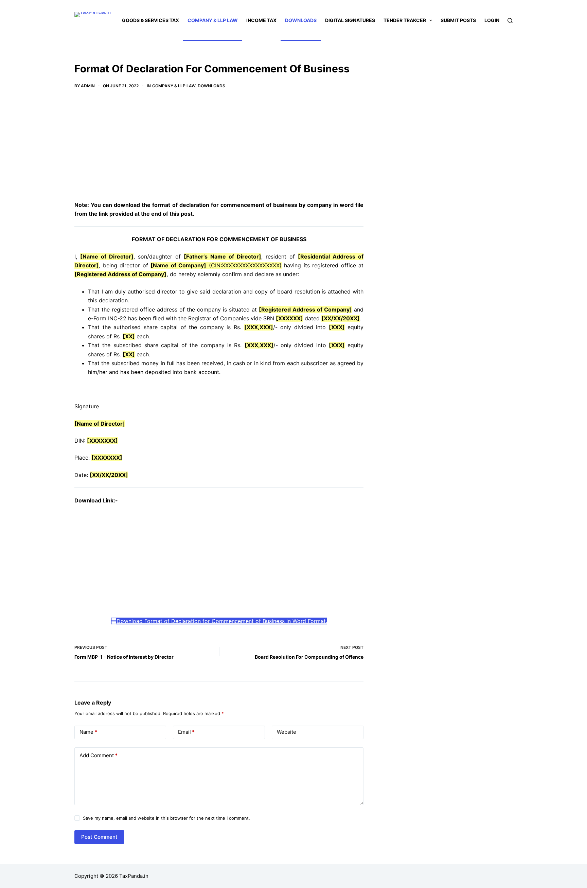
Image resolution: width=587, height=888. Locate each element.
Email (186, 732)
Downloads (301, 20)
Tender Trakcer (405, 20)
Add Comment (98, 755)
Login (491, 20)
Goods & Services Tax (150, 20)
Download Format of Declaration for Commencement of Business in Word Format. (222, 621)
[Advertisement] (218, 150)
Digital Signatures (350, 20)
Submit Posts (458, 20)
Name (88, 732)
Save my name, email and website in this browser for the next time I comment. (166, 818)
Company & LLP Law (213, 20)
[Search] (510, 20)
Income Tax (261, 20)
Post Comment (99, 837)
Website (286, 732)
